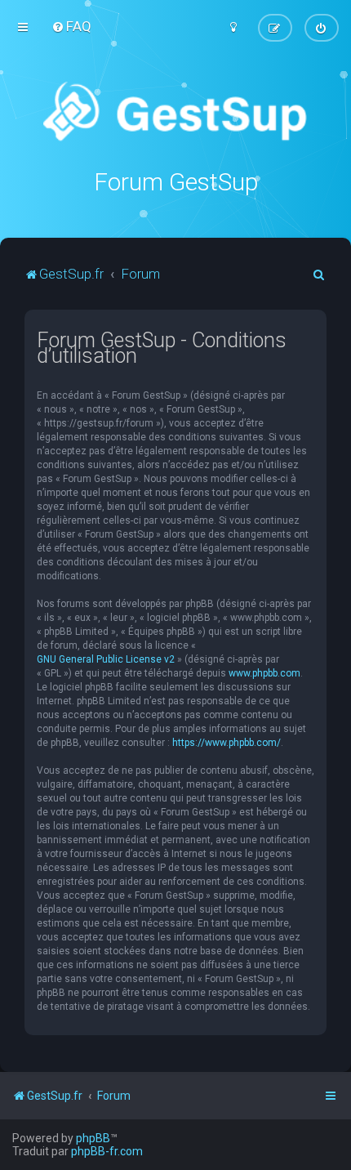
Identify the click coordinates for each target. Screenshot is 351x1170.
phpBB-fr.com (107, 1151)
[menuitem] (71, 26)
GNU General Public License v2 (106, 659)
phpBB (93, 1138)
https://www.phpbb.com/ (226, 742)
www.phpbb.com (264, 673)
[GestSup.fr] (175, 112)
